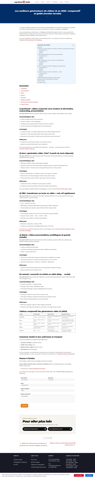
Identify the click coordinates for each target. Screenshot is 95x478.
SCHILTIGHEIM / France (54, 461)
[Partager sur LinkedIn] (51, 438)
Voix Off (16, 464)
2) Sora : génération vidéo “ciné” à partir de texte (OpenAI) (50, 54)
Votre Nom (50, 377)
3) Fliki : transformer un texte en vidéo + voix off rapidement (51, 60)
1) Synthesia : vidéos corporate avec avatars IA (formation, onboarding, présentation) (56, 48)
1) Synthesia (24, 88)
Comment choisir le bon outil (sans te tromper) (48, 79)
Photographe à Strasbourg (20, 462)
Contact (66, 2)
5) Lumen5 (23, 97)
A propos (55, 2)
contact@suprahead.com (54, 465)
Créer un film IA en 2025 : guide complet (62, 189)
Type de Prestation (25, 388)
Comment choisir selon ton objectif (29, 102)
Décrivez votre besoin (26, 394)
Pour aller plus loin (42, 82)
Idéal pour (41, 52)
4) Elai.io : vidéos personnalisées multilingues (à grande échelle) (51, 66)
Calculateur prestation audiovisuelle (65, 354)
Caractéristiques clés (43, 50)
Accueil (37, 2)
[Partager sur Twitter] (46, 438)
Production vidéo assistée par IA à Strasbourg (30, 40)
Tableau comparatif (25, 100)
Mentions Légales (35, 462)
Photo (48, 2)
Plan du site (34, 459)
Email (22, 383)
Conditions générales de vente (38, 467)
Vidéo (42, 2)
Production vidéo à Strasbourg (26, 149)
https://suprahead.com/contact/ (37, 368)
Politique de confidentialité (37, 464)
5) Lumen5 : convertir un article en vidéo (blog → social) (50, 71)
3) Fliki (22, 93)
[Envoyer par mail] (49, 438)
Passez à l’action (41, 80)
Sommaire (40, 47)
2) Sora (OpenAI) (25, 90)
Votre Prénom (24, 377)
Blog (61, 2)
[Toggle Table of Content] (72, 45)
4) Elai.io (23, 95)
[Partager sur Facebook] (44, 438)
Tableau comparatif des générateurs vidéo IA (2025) (49, 77)
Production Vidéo (18, 459)
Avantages (41, 51)
